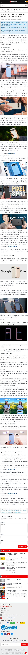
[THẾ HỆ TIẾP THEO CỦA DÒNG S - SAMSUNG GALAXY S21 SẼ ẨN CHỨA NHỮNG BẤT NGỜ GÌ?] (2, 594)
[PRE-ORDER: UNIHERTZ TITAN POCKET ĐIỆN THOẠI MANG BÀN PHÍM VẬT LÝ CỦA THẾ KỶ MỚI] (2, 554)
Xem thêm (14, 572)
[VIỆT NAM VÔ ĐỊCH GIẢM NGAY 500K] (2, 580)
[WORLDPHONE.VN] (14, 1)
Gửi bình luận (22, 546)
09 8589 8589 (8, 606)
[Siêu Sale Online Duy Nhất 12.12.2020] (2, 588)
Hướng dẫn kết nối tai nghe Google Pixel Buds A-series (14, 22)
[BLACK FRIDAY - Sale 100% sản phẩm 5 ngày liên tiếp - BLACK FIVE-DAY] (2, 591)
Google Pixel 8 (11, 153)
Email (2, 540)
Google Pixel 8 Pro (12, 246)
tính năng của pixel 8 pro (10, 510)
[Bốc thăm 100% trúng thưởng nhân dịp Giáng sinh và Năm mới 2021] (2, 584)
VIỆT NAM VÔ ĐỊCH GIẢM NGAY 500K (14, 579)
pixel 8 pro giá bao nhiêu (17, 508)
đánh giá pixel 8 (19, 510)
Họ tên (2, 534)
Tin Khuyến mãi (5, 576)
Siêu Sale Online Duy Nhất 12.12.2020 (14, 587)
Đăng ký (24, 644)
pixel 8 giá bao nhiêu (8, 508)
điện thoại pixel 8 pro (17, 512)
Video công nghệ (5, 550)
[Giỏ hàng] (26, 2)
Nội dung (2, 522)
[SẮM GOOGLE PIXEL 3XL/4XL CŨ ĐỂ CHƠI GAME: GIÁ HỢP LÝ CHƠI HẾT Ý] (2, 558)
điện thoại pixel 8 (9, 512)
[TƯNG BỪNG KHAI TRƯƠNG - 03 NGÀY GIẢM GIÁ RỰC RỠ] (2, 597)
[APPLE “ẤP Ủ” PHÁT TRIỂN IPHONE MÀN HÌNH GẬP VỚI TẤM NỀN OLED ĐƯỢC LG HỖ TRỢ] (2, 568)
